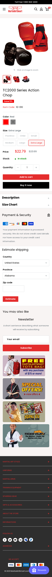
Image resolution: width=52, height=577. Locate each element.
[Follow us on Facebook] (5, 540)
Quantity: (8, 167)
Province (7, 269)
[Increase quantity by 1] (36, 167)
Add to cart (26, 177)
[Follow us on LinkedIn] (20, 540)
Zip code (7, 282)
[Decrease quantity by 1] (18, 167)
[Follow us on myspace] (26, 540)
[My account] (41, 9)
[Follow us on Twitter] (10, 540)
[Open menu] (4, 9)
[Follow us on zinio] (31, 540)
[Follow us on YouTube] (15, 540)
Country (7, 256)
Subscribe (26, 347)
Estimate (11, 299)
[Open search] (35, 9)
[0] (47, 9)
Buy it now (26, 185)
